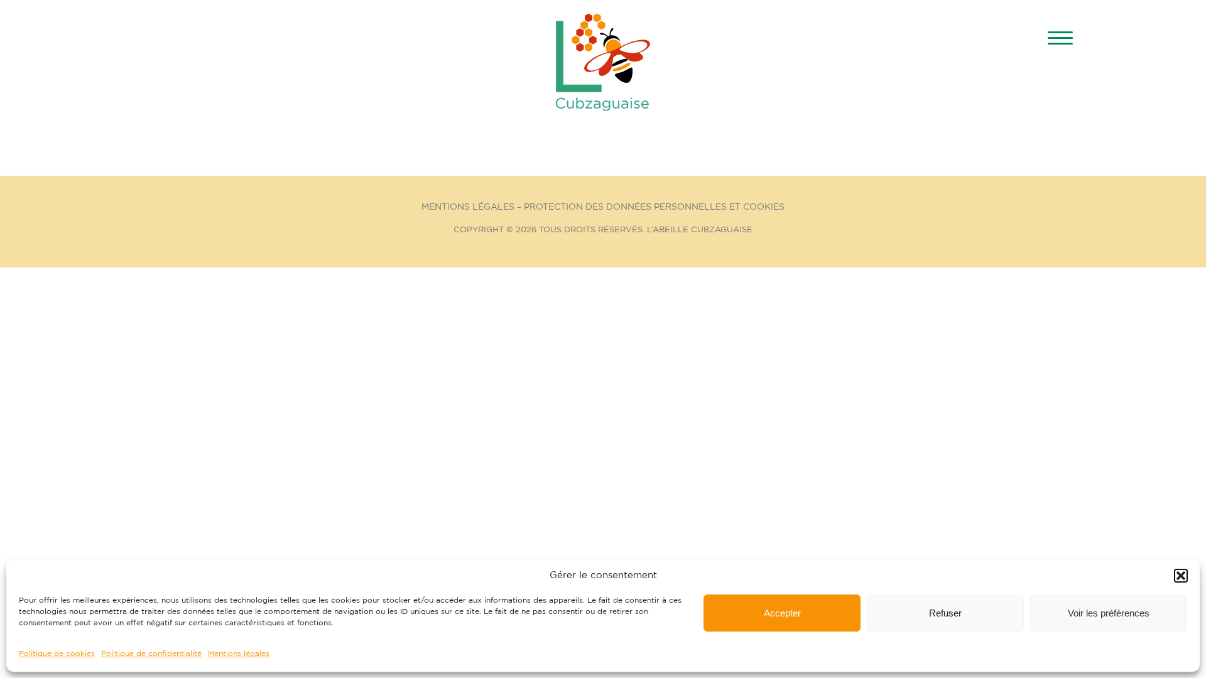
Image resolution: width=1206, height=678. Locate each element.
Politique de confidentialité (151, 653)
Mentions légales (238, 653)
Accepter (782, 613)
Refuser (945, 613)
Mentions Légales (467, 207)
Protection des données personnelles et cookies (654, 207)
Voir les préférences (1108, 613)
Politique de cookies (57, 653)
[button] (1181, 575)
